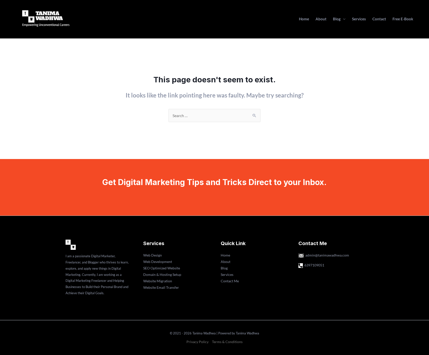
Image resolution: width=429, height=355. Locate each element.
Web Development (157, 261)
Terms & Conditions (227, 342)
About (321, 19)
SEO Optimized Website (161, 268)
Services (359, 19)
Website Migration (157, 281)
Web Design (152, 255)
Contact (379, 19)
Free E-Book (403, 19)
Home (304, 19)
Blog (337, 19)
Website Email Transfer (161, 287)
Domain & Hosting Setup (162, 274)
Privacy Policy (197, 342)
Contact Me (230, 281)
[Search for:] (214, 115)
